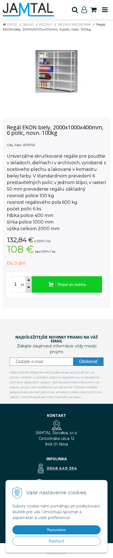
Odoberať (88, 361)
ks (22, 284)
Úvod (12, 24)
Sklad (28, 24)
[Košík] (93, 9)
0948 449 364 (62, 468)
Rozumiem (56, 530)
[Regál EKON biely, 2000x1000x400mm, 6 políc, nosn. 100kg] (56, 71)
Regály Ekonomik (74, 24)
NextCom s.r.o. (57, 553)
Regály (46, 24)
